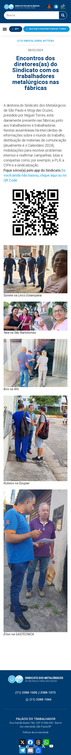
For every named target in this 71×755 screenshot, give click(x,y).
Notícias (48, 40)
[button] (4, 29)
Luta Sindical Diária (29, 40)
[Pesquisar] (63, 15)
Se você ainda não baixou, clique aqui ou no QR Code (35, 175)
